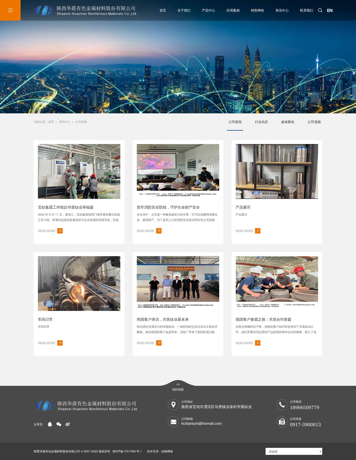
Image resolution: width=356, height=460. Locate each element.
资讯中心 (282, 10)
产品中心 (208, 10)
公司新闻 (81, 122)
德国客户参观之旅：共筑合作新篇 (263, 319)
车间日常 (45, 319)
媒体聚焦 (287, 121)
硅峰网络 (167, 451)
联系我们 (306, 10)
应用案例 (233, 10)
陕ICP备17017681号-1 (127, 451)
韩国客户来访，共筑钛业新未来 (163, 319)
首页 (162, 10)
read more (46, 231)
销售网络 (257, 10)
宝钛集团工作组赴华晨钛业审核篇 (66, 207)
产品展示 (243, 207)
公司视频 (314, 121)
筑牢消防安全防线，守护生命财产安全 (168, 207)
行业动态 (261, 121)
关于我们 (184, 10)
